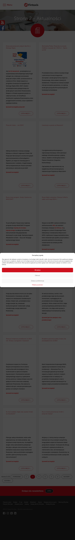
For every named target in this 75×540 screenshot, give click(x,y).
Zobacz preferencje (37, 281)
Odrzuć (37, 275)
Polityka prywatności (37, 285)
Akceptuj (37, 270)
